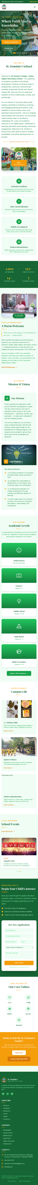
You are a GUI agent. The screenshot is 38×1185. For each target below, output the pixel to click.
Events (5, 1113)
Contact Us (9, 48)
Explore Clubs (8, 731)
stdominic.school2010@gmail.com (14, 1163)
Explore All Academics (18, 673)
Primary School (7, 1133)
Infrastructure (7, 1144)
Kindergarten (7, 1130)
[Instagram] (7, 1093)
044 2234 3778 (9, 1160)
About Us (6, 1105)
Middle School (7, 1135)
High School (7, 1138)
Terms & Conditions (24, 1181)
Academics (6, 1108)
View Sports (8, 768)
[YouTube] (12, 1093)
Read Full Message (8, 367)
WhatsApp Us (8, 1167)
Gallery (5, 1116)
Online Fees (8, 42)
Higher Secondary (8, 1141)
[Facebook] (3, 1093)
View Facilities (8, 805)
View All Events (7, 831)
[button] (11, 53)
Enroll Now (24, 42)
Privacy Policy (12, 1181)
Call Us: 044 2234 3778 (19, 1059)
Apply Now (19, 963)
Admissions (6, 1111)
